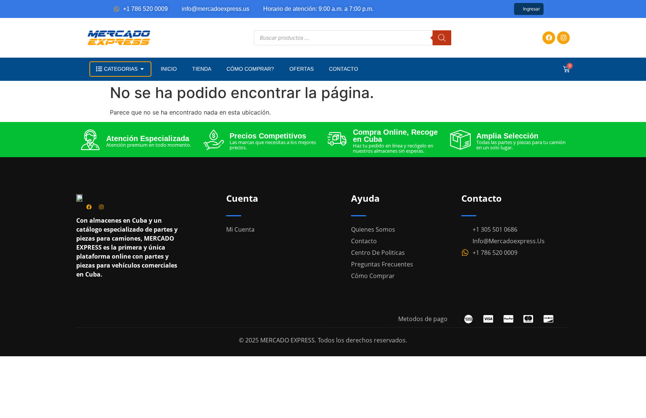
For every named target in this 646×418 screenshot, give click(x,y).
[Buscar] (442, 37)
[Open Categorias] (142, 69)
